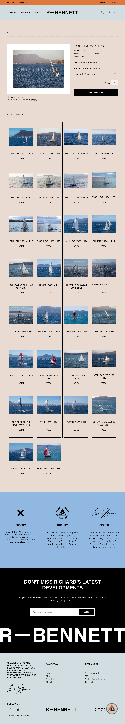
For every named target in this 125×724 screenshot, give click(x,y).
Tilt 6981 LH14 (48, 422)
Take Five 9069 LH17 (103, 153)
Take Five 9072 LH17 (76, 197)
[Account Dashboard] (109, 12)
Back (9, 32)
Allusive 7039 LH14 (76, 241)
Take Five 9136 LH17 (103, 197)
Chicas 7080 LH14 (49, 284)
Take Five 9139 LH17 (48, 241)
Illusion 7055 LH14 (21, 331)
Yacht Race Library (96, 679)
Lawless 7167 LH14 (104, 331)
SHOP (13, 13)
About (38, 13)
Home (48, 673)
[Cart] (115, 12)
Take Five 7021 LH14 (21, 153)
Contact (114, 2)
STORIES (25, 13)
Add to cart (96, 92)
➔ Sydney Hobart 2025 (17, 2)
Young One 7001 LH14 (48, 468)
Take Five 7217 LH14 (48, 153)
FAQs (102, 2)
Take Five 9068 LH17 (76, 153)
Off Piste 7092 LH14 (21, 375)
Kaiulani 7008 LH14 (76, 331)
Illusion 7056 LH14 (49, 331)
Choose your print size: (88, 68)
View (21, 158)
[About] (106, 709)
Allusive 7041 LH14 (104, 241)
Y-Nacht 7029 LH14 (21, 468)
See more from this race (85, 62)
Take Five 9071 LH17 (48, 197)
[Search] (102, 12)
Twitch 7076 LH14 (76, 422)
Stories (50, 679)
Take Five (86, 50)
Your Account (92, 673)
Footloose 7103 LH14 (103, 284)
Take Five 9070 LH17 (21, 197)
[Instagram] (18, 709)
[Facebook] (10, 709)
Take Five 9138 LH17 (21, 241)
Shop (48, 676)
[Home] (62, 12)
